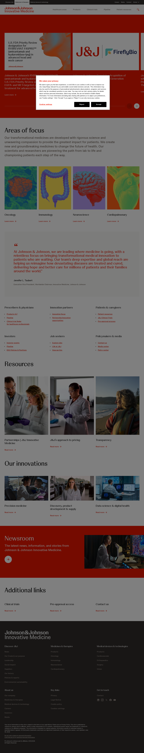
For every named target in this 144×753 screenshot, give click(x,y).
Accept (98, 104)
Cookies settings (45, 104)
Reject (81, 104)
